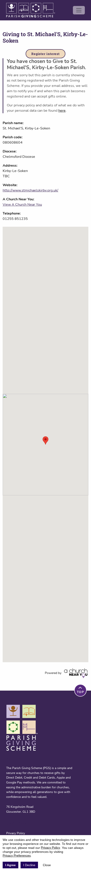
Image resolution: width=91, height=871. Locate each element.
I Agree (10, 865)
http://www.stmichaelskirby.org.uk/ (30, 190)
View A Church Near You (22, 204)
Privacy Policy (15, 833)
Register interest (45, 54)
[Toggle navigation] (79, 10)
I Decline (29, 865)
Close (47, 865)
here (62, 110)
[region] (45, 444)
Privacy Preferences (17, 855)
